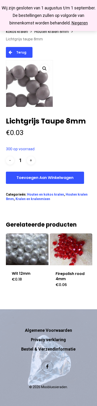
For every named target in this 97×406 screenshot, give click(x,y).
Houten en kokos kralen (45, 194)
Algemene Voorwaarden (48, 330)
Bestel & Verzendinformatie (48, 349)
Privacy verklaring (48, 339)
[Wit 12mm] (27, 249)
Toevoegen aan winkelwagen (44, 177)
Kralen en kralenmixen (33, 199)
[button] (44, 68)
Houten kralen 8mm (51, 31)
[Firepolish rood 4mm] (71, 249)
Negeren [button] (80, 22)
